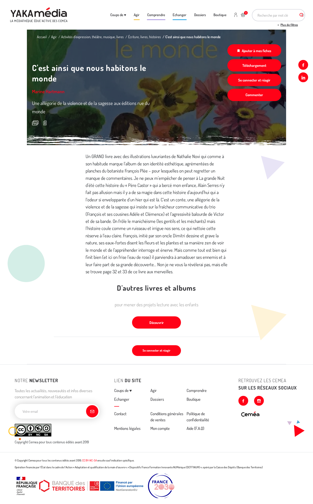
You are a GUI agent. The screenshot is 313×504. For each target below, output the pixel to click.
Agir (136, 14)
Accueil (42, 36)
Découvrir (156, 322)
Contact (120, 413)
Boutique (219, 14)
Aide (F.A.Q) (195, 428)
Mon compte (160, 428)
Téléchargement (254, 65)
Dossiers (200, 14)
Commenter (254, 94)
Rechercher (301, 15)
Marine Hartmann (48, 91)
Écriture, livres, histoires (144, 36)
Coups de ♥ (118, 14)
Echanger (179, 14)
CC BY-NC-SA (89, 460)
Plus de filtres (289, 25)
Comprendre (156, 14)
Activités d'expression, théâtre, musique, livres (92, 36)
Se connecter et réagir (254, 80)
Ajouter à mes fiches (256, 50)
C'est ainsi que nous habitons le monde (193, 36)
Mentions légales (127, 428)
